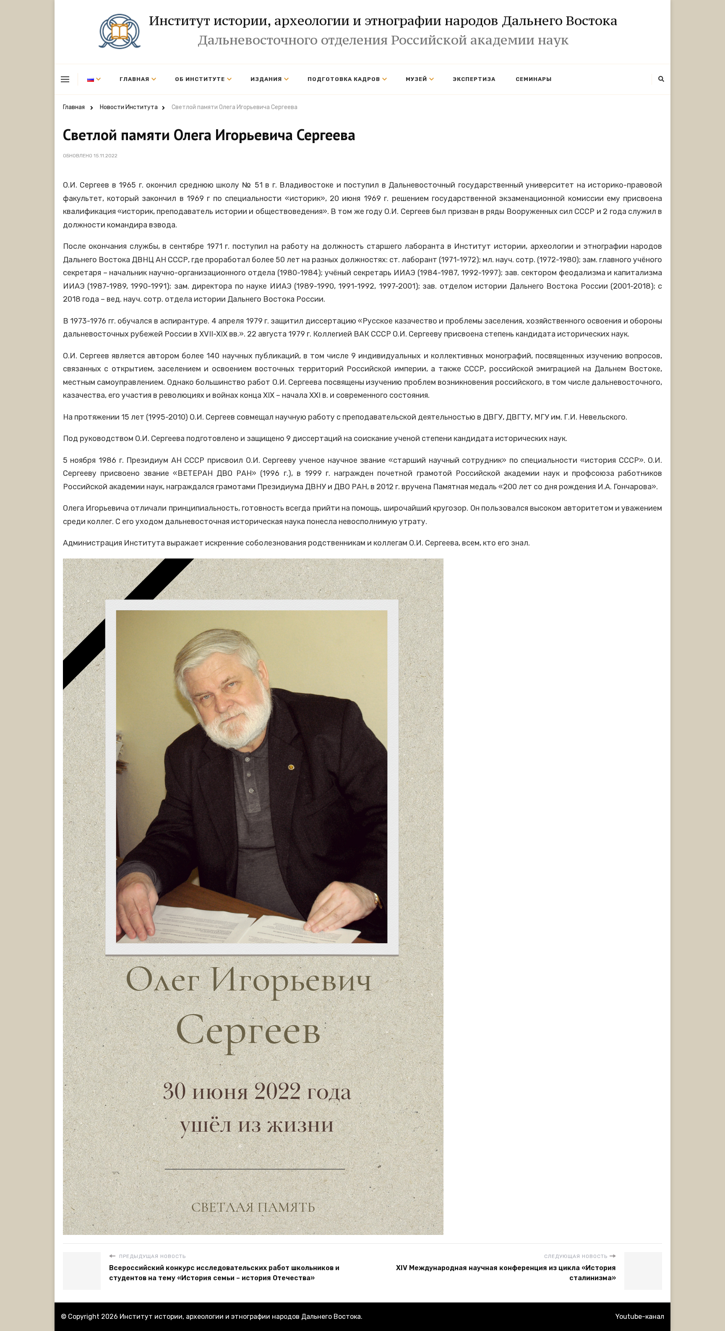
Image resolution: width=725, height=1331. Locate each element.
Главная (134, 79)
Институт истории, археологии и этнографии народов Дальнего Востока (383, 20)
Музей (416, 79)
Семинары (534, 79)
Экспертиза (474, 79)
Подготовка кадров (344, 79)
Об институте (200, 79)
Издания (266, 79)
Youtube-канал (639, 1317)
